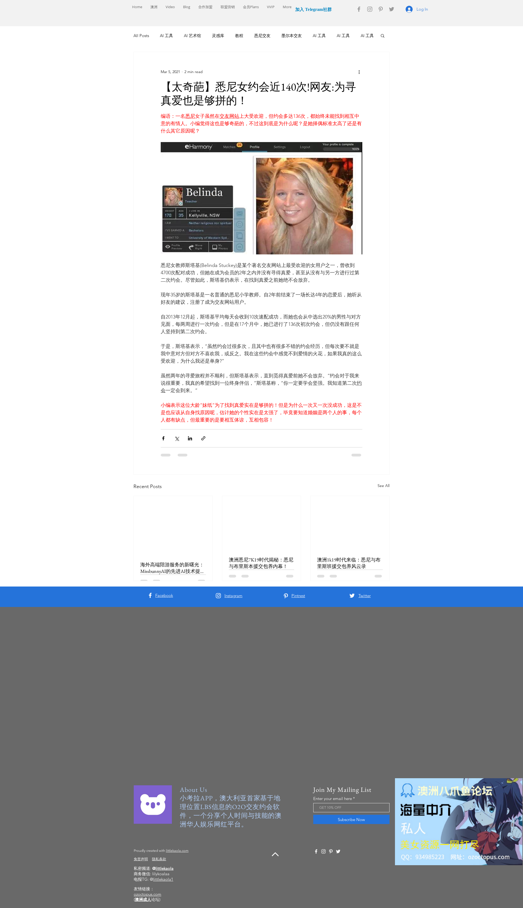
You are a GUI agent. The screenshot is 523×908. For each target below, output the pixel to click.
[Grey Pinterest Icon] (380, 9)
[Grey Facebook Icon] (358, 9)
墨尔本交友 (291, 35)
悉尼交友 (262, 35)
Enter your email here (332, 798)
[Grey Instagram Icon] (369, 9)
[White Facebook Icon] (150, 595)
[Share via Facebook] (163, 438)
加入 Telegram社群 (313, 9)
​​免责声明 (141, 859)
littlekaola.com (177, 851)
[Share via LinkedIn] (190, 438)
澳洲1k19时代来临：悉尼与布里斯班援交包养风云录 (349, 563)
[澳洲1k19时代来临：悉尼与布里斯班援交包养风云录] (350, 523)
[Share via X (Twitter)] (176, 438)
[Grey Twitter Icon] (391, 9)
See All (384, 485)
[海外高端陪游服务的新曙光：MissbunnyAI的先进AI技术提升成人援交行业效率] (173, 525)
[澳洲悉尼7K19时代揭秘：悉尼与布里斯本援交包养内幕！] (261, 523)
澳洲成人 (143, 899)
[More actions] (359, 71)
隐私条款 (159, 859)
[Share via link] (203, 438)
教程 (239, 35)
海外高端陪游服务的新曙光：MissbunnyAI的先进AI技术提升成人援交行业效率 (172, 568)
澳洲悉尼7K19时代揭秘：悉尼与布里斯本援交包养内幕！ (261, 563)
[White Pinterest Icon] (285, 596)
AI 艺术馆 (192, 35)
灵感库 (218, 35)
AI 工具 (166, 35)
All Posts (141, 35)
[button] (382, 35)
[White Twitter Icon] (352, 595)
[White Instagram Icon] (218, 595)
